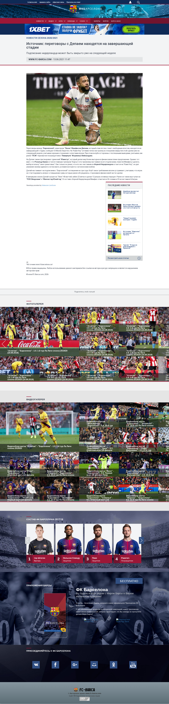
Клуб (61, 21)
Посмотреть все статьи (118, 258)
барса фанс (116, 21)
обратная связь (58, 2)
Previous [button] (27, 540)
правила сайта (44, 2)
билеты (97, 21)
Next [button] (141, 540)
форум (105, 21)
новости (40, 21)
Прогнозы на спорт (73, 2)
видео (51, 21)
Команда (71, 21)
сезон (82, 21)
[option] (84, 344)
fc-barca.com (32, 2)
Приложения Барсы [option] (39, 585)
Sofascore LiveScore (49, 185)
